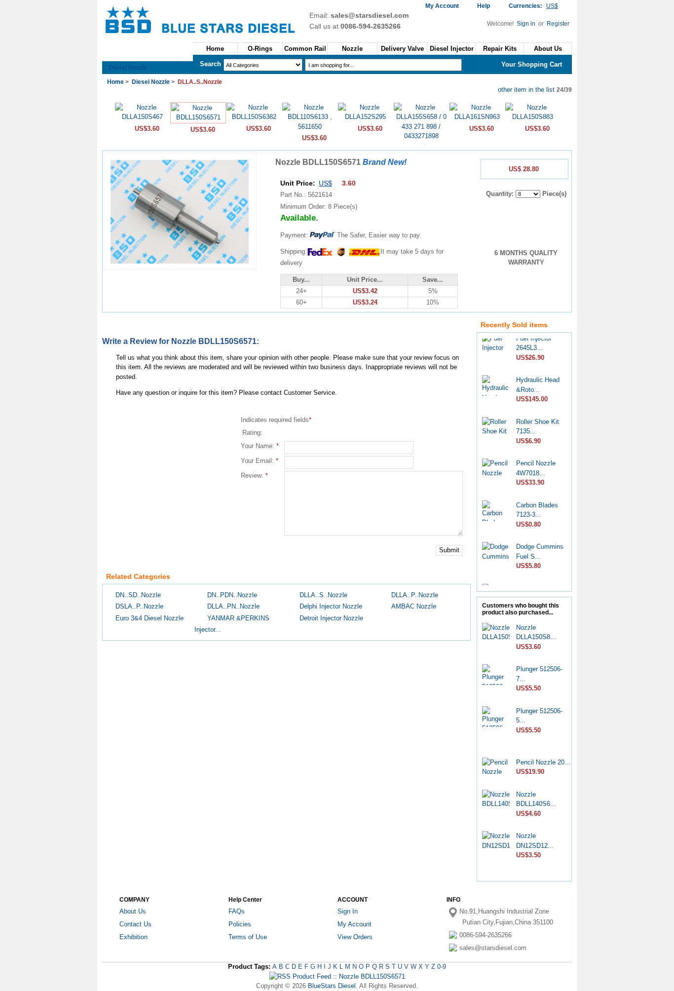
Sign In (347, 911)
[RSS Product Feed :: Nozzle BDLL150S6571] (337, 976)
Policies (239, 924)
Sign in (527, 23)
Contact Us (135, 924)
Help (483, 5)
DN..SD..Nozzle (138, 595)
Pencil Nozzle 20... (543, 762)
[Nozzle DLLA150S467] (142, 116)
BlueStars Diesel (332, 986)
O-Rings (260, 48)
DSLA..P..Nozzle (139, 606)
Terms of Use (247, 937)
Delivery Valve (402, 48)
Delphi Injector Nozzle (331, 606)
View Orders (355, 937)
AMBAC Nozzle (413, 606)
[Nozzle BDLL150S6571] (198, 117)
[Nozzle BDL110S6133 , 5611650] (309, 126)
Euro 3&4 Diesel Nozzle (149, 618)
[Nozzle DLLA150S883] (533, 116)
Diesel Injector (452, 48)
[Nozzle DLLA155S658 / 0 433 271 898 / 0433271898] (421, 136)
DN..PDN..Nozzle (232, 595)
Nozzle (352, 48)
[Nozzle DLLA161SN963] (477, 116)
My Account (442, 5)
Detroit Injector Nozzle (331, 618)
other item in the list (526, 89)
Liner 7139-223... (540, 584)
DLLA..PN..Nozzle (233, 606)
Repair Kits (500, 48)
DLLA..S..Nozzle (323, 595)
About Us (548, 48)
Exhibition (133, 937)
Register (558, 23)
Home (215, 48)
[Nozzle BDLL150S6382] (254, 116)
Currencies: (533, 5)
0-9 (441, 966)
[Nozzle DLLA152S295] (365, 116)
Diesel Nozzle (128, 67)
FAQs (236, 911)
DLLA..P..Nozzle (414, 595)
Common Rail (305, 48)
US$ (325, 183)
